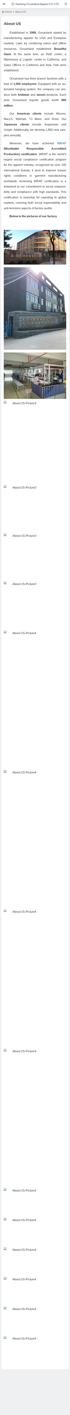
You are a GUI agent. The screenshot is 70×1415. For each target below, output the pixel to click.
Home (8, 11)
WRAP (61, 143)
